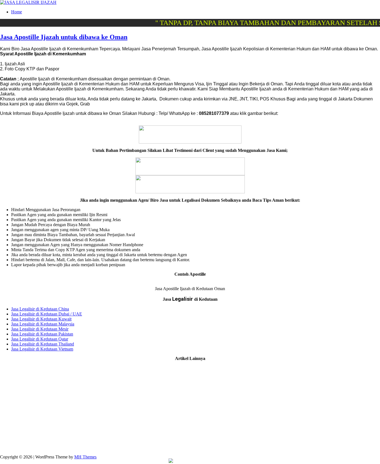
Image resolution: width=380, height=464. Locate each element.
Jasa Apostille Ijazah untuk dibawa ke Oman (63, 37)
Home (16, 11)
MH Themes (85, 457)
